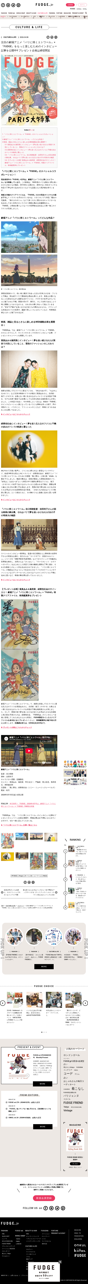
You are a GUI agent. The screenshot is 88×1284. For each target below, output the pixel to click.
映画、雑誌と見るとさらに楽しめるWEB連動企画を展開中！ (24, 142)
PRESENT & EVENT (78, 13)
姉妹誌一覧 (77, 1233)
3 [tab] (46, 1032)
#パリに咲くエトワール (33, 876)
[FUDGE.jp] (44, 4)
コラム (34, 17)
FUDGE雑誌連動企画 (70, 1092)
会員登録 (70, 5)
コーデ (68, 1073)
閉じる (31, 130)
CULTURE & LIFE (43, 13)
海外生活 (44, 1244)
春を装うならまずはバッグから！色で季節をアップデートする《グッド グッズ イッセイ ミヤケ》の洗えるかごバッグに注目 (39, 892)
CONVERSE (67, 1089)
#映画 (45, 876)
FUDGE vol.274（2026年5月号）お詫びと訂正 (24, 1102)
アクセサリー (6, 1256)
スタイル (67, 1099)
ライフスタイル (13, 17)
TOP (2, 906)
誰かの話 (85, 17)
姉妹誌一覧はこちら (74, 1167)
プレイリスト (51, 17)
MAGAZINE (67, 13)
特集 (3, 1234)
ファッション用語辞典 (8, 1249)
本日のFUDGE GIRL (76, 1107)
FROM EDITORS (79, 1236)
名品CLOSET (5, 1236)
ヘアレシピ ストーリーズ (33, 1239)
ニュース (4, 1239)
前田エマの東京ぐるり (74, 17)
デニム (77, 1074)
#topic (21, 876)
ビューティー (46, 1236)
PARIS (18, 1241)
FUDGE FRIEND (73, 1103)
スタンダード (6, 1251)
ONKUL (76, 1070)
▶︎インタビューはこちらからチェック (15, 414)
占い (66, 1077)
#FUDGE (14, 876)
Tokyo (66, 1106)
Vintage (68, 1110)
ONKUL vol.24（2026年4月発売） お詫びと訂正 (24, 1118)
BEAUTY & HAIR (31, 13)
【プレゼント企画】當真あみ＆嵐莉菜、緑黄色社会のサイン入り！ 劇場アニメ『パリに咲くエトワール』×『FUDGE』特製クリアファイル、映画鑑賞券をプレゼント (30, 163)
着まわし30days (69, 1067)
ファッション (46, 1234)
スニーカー (66, 1058)
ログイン (82, 5)
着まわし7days (6, 1254)
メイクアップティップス (33, 1241)
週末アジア (42, 17)
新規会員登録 (44, 1198)
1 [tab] (41, 1032)
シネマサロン (61, 17)
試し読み (75, 1164)
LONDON (18, 1244)
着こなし (78, 1088)
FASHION (4, 13)
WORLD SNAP (20, 13)
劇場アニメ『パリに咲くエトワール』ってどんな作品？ (23, 139)
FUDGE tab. (11, 13)
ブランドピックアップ (8, 1246)
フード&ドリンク (25, 17)
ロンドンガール (72, 1055)
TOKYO (18, 1239)
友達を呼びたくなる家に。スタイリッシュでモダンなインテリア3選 (12, 892)
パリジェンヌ (71, 1096)
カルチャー (3, 17)
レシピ (44, 1239)
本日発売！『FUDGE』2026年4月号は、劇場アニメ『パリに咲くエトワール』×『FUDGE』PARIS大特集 (28, 805)
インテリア (68, 1070)
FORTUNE (59, 13)
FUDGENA (52, 13)
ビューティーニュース (32, 1236)
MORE (42, 1084)
